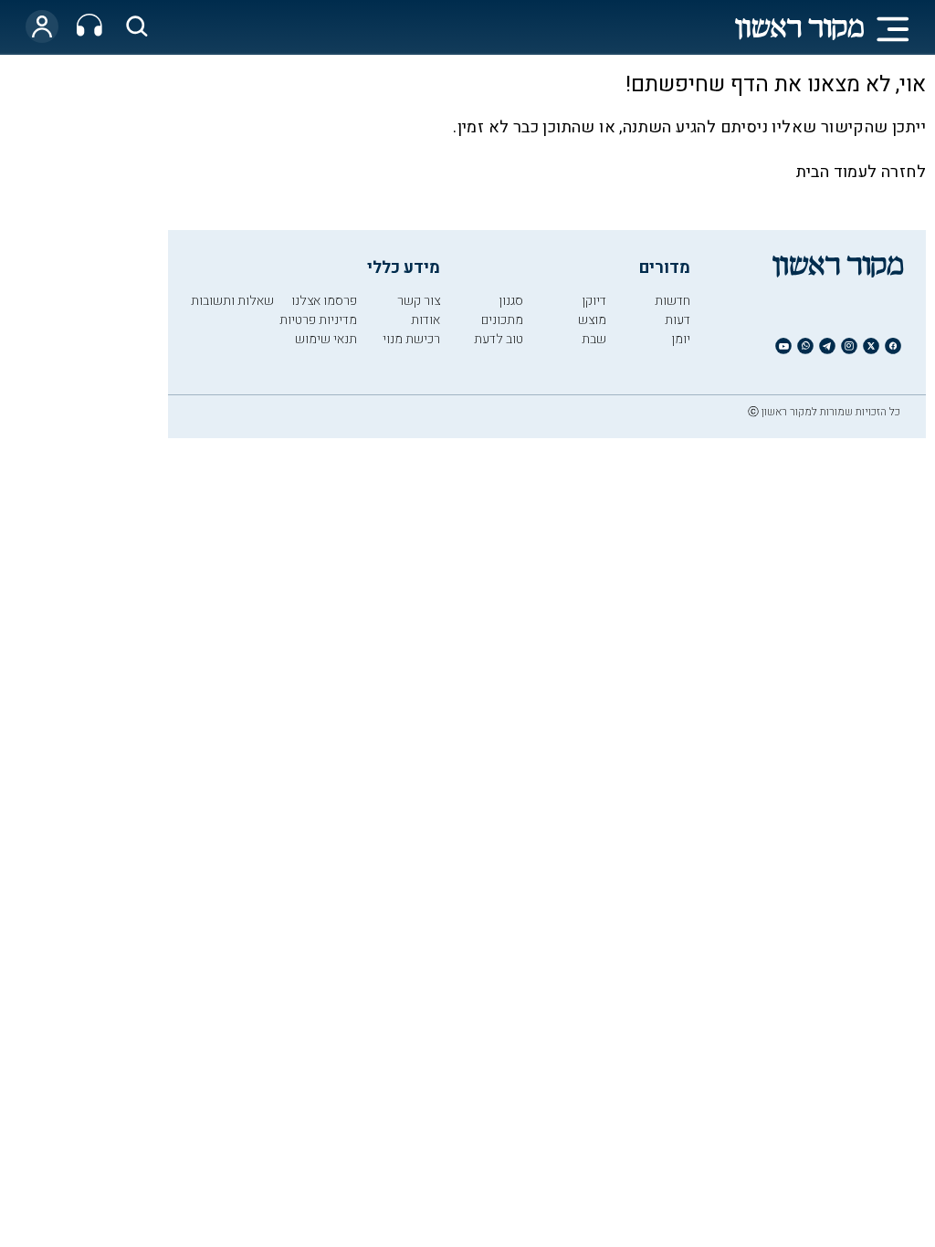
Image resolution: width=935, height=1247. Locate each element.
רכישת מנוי (411, 339)
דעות (677, 320)
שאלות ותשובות (232, 300)
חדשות (672, 300)
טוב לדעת (498, 339)
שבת (594, 339)
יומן (680, 339)
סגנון (511, 300)
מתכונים (502, 320)
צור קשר (418, 300)
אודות (425, 320)
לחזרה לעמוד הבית (861, 172)
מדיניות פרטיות (318, 320)
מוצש (592, 320)
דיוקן (594, 300)
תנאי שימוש (326, 339)
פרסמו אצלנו (324, 300)
